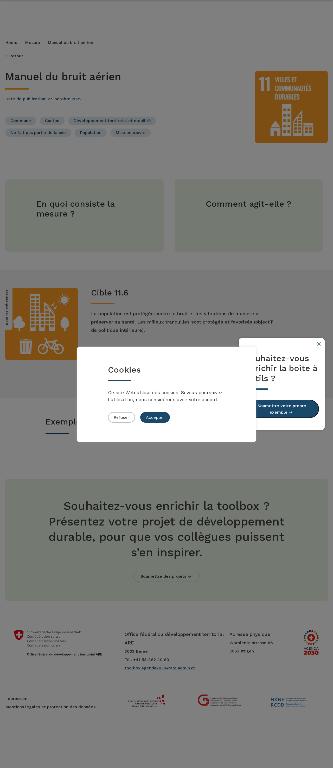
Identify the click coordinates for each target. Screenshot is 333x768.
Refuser (121, 417)
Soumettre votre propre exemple (282, 409)
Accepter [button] (155, 417)
